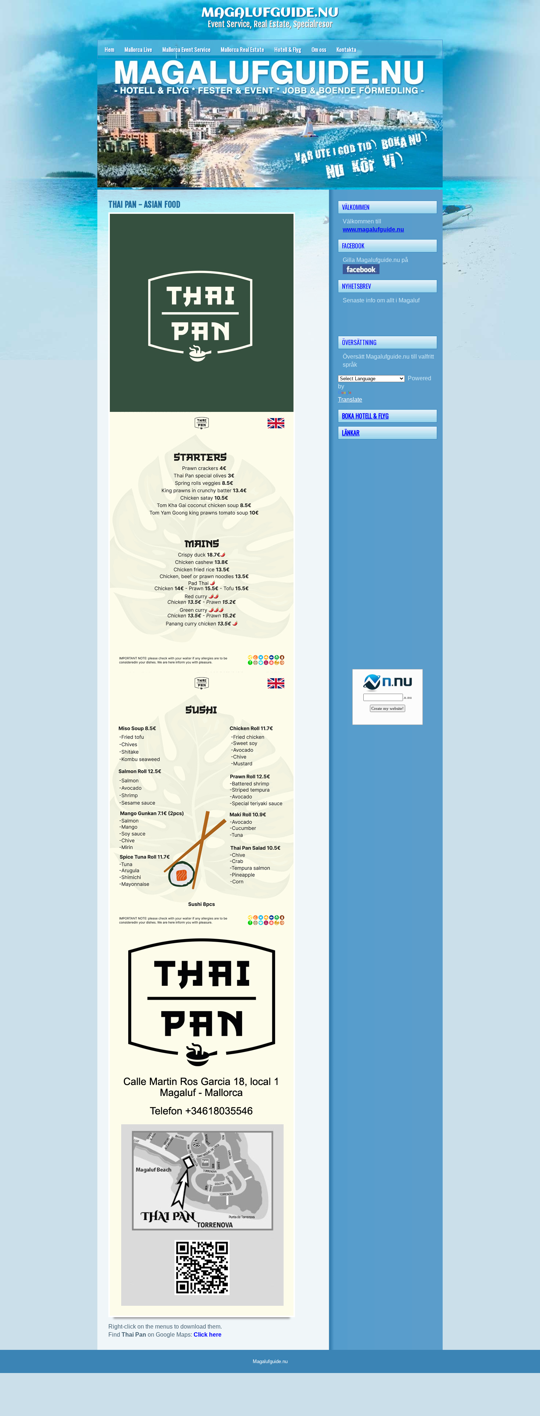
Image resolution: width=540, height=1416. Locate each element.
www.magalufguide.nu (373, 229)
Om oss (319, 49)
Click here (208, 1334)
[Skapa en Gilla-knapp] (436, 245)
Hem (109, 49)
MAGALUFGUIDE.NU (270, 13)
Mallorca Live (138, 49)
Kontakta (346, 49)
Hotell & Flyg (287, 49)
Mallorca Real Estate (242, 49)
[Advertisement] (390, 553)
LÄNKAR (351, 432)
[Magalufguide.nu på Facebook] (390, 269)
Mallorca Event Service (186, 49)
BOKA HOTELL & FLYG (365, 415)
